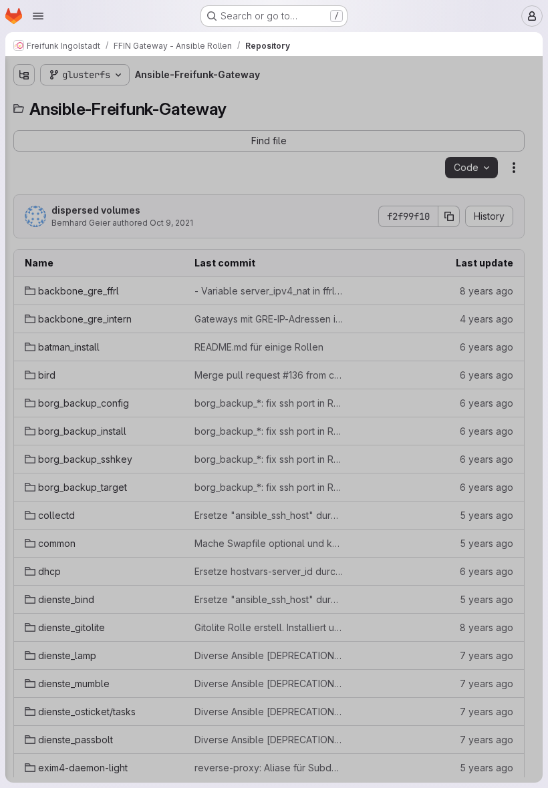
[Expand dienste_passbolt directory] (24, 467)
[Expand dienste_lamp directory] (24, 403)
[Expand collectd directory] (24, 296)
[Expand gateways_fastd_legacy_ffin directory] (24, 659)
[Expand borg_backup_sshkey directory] (24, 253)
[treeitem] (111, 125)
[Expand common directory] (24, 317)
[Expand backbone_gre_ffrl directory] (24, 125)
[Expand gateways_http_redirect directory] (24, 723)
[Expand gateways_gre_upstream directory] (24, 680)
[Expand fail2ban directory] (24, 510)
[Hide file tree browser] (24, 74)
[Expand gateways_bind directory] (24, 595)
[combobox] (109, 101)
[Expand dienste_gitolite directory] (24, 381)
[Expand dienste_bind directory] (24, 360)
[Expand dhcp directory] (24, 339)
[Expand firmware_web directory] (24, 552)
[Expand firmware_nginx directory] (24, 531)
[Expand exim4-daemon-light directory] (24, 488)
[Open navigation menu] (38, 16)
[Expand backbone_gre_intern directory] (24, 146)
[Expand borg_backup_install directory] (24, 232)
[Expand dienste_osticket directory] (24, 445)
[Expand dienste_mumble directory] (24, 424)
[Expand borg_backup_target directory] (24, 274)
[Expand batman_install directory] (24, 168)
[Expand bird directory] (24, 189)
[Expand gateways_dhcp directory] (24, 616)
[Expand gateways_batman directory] (24, 574)
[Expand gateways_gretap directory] (24, 702)
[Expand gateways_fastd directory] (24, 638)
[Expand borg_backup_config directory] (24, 210)
